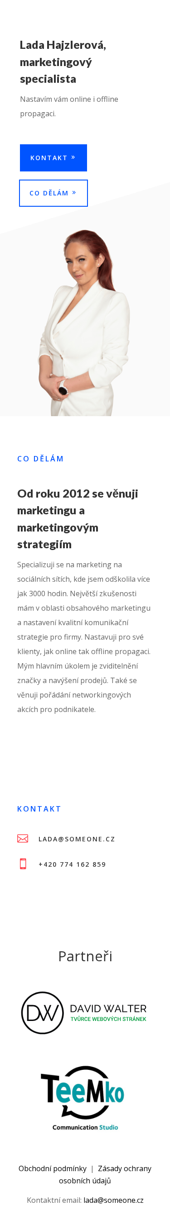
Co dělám (49, 193)
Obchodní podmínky (53, 1168)
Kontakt (49, 157)
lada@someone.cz (113, 1200)
